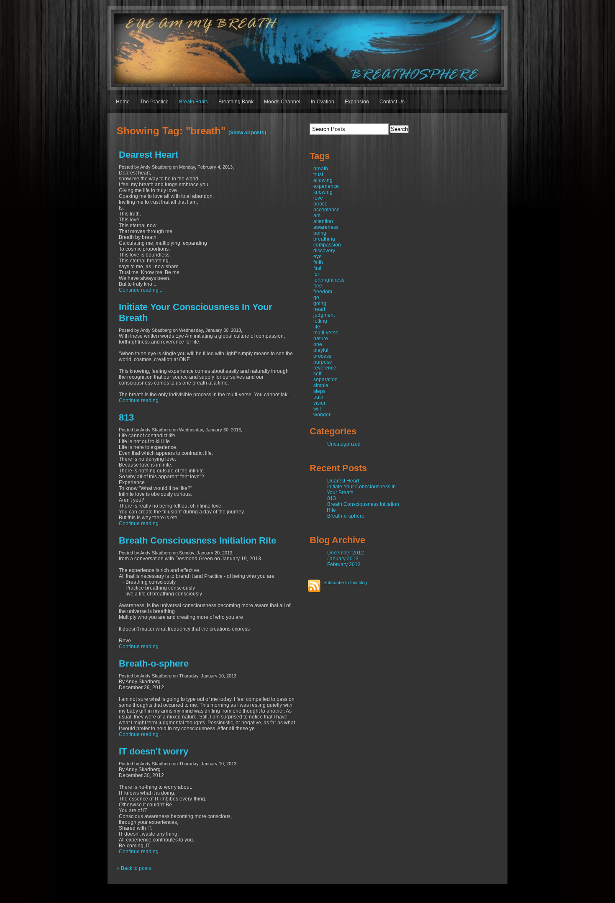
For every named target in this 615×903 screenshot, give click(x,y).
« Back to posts (134, 868)
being (319, 233)
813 (126, 417)
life (316, 327)
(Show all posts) (247, 133)
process (322, 356)
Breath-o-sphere (154, 663)
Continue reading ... (141, 290)
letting (320, 321)
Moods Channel (282, 102)
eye (317, 256)
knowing (323, 192)
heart (319, 309)
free (317, 286)
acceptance (326, 210)
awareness (325, 227)
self (317, 374)
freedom (322, 292)
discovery (324, 251)
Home (123, 102)
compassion (327, 245)
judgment (324, 315)
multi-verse (325, 333)
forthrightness (328, 280)
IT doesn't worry (153, 751)
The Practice (154, 102)
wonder (322, 415)
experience (326, 186)
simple (320, 385)
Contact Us (392, 102)
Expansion (357, 102)
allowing (323, 180)
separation (325, 379)
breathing (324, 239)
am (316, 215)
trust (318, 174)
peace (320, 204)
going (319, 303)
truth (318, 397)
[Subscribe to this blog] (314, 586)
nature (320, 338)
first (317, 268)
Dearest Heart (148, 154)
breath (320, 169)
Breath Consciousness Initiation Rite (197, 540)
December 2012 (345, 553)
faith (318, 262)
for (316, 274)
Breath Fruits (193, 102)
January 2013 (343, 559)
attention (323, 221)
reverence (324, 368)
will (317, 409)
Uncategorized (344, 444)
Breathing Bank (236, 102)
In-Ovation (322, 102)
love (318, 198)
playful (320, 350)
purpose (322, 362)
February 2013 (344, 564)
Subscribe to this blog (345, 582)
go (316, 297)
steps (319, 391)
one (317, 344)
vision (320, 403)
